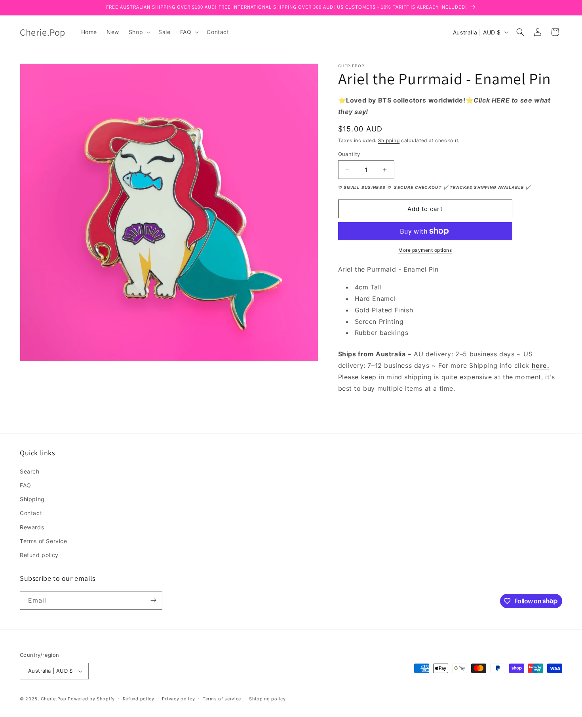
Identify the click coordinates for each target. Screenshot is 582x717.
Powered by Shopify (91, 699)
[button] (139, 32)
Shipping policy (267, 699)
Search (30, 471)
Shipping (389, 140)
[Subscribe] (153, 600)
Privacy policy (178, 699)
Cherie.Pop (54, 699)
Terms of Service (43, 541)
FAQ (25, 485)
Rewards (32, 527)
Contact (31, 513)
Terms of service (222, 699)
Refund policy (39, 555)
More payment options (425, 250)
